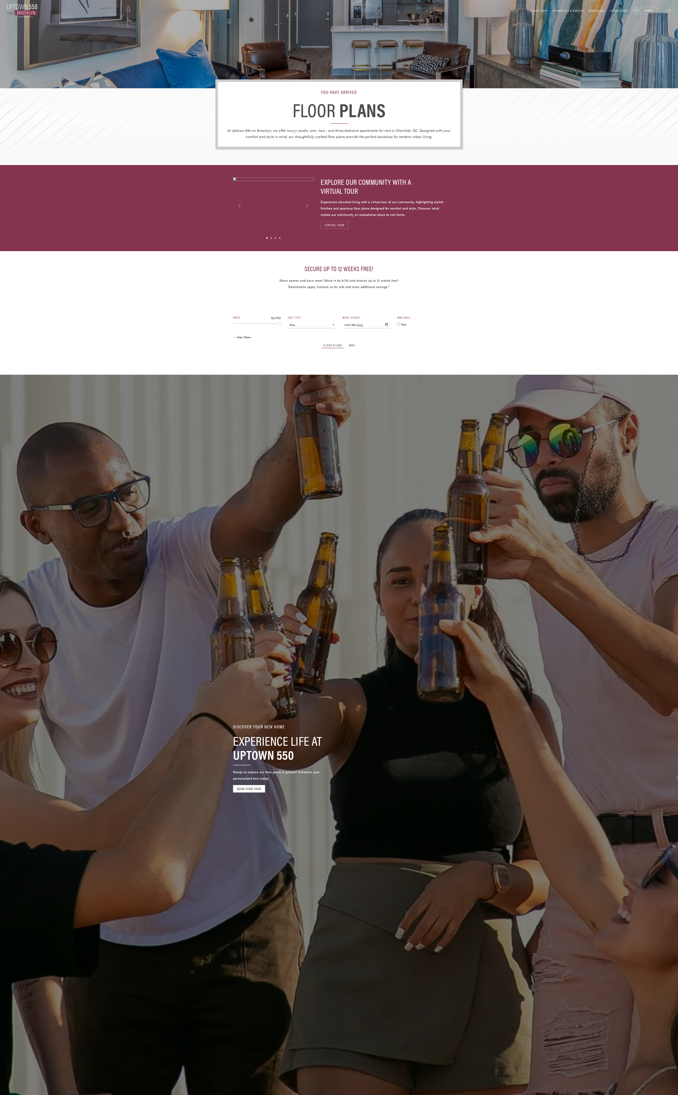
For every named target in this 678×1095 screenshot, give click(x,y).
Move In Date (351, 317)
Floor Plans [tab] (332, 345)
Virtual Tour (334, 225)
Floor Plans (539, 10)
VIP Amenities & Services (568, 10)
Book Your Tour (249, 788)
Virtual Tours (619, 10)
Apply (649, 10)
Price (236, 317)
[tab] (267, 238)
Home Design (597, 10)
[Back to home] (22, 11)
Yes (403, 324)
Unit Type (294, 317)
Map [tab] (352, 345)
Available (404, 317)
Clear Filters (243, 337)
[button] (668, 11)
